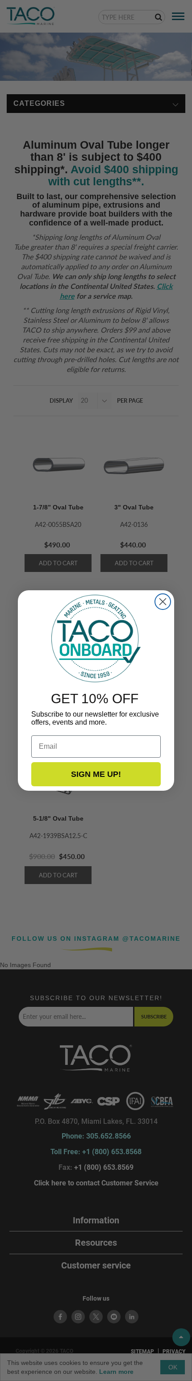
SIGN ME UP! (96, 774)
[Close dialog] (163, 601)
